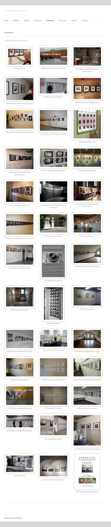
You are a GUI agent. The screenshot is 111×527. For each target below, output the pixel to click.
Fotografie (38, 21)
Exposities (50, 21)
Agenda (26, 21)
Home (6, 21)
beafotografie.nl (15, 10)
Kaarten (74, 21)
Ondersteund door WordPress (13, 518)
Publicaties (63, 21)
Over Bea (16, 21)
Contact (85, 21)
